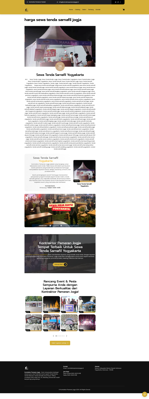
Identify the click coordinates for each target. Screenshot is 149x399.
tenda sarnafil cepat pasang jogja (41, 107)
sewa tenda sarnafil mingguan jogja (79, 91)
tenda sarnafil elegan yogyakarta (70, 109)
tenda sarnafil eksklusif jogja (80, 107)
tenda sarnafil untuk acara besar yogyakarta (63, 137)
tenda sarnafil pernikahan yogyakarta (44, 127)
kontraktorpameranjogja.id (76, 368)
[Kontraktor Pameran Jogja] (26, 11)
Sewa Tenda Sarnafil (55, 81)
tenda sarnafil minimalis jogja (66, 121)
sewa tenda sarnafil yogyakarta (61, 101)
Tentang (91, 10)
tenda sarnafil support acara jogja (57, 133)
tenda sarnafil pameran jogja (70, 125)
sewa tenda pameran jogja (42, 89)
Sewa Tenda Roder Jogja (50, 79)
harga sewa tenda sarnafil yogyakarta (67, 85)
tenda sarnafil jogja (54, 117)
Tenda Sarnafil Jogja (65, 83)
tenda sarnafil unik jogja (40, 137)
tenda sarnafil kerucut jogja (69, 117)
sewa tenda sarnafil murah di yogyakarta (69, 93)
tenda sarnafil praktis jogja (86, 127)
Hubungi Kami (59, 264)
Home (71, 10)
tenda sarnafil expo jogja (57, 113)
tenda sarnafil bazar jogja (53, 103)
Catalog (77, 10)
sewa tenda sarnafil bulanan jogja (62, 89)
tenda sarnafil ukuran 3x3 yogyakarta (47, 135)
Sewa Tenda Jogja (35, 79)
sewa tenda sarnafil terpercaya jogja (60, 97)
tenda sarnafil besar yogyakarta (71, 105)
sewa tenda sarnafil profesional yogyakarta (77, 95)
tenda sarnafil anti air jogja (80, 101)
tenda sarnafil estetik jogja (51, 111)
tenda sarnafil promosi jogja (69, 131)
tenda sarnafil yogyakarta (82, 147)
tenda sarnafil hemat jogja (69, 115)
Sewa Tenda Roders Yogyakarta (38, 81)
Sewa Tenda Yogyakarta (42, 83)
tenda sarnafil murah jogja (60, 123)
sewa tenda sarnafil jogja (33, 91)
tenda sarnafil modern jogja (42, 123)
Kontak (98, 10)
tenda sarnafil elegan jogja (51, 109)
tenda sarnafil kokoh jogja (41, 119)
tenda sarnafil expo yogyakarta (76, 113)
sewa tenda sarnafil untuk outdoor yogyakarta (76, 99)
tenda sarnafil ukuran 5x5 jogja (69, 135)
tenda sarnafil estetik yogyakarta (70, 111)
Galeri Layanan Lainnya (59, 343)
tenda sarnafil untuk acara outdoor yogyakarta (45, 139)
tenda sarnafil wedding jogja (42, 147)
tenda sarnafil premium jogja (57, 129)
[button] (144, 394)
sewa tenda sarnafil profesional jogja (51, 95)
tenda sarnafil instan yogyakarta (37, 117)
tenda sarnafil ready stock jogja (35, 133)
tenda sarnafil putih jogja (87, 131)
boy (26, 79)
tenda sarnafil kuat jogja (78, 119)
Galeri (84, 10)
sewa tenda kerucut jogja (74, 87)
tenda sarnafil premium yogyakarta (78, 129)
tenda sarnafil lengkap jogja (48, 121)
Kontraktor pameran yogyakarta (36, 255)
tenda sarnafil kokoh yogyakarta (59, 119)
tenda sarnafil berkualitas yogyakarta (48, 105)
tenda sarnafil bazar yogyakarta (72, 103)
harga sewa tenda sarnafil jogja (44, 85)
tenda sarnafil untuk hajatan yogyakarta (57, 141)
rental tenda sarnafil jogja (36, 87)
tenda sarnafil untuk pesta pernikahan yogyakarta (75, 143)
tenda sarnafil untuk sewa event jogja (60, 145)
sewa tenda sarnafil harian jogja (84, 89)
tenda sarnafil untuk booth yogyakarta (72, 139)
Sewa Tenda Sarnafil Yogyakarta (60, 74)
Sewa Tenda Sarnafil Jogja (70, 81)
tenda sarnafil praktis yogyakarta (36, 129)
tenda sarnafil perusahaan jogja (67, 127)
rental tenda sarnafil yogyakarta (55, 87)
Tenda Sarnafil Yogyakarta (80, 83)
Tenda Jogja (54, 83)
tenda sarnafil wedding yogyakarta (62, 147)
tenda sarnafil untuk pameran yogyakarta (45, 143)
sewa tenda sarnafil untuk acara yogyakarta (47, 99)
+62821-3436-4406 (53, 188)
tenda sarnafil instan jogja (87, 115)
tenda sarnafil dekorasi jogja (62, 107)
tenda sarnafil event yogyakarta (39, 113)
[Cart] (123, 9)
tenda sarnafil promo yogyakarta (49, 131)
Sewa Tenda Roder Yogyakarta (68, 79)
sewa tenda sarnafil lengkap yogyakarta (54, 91)
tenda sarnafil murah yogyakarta (79, 123)
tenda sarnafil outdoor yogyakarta (50, 125)
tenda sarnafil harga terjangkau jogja (49, 115)
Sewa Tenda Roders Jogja (86, 79)
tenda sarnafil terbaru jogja (76, 133)
